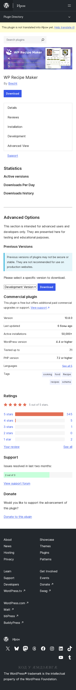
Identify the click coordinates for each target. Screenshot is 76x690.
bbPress (11, 616)
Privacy (9, 559)
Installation (15, 127)
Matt (9, 609)
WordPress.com (16, 603)
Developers (11, 584)
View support (39, 307)
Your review (12, 447)
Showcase (47, 539)
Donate (47, 584)
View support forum (17, 483)
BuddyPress (14, 623)
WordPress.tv (15, 591)
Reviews (13, 117)
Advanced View (18, 146)
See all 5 (67, 365)
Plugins (44, 552)
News (7, 546)
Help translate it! (64, 27)
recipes (55, 382)
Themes (45, 546)
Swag (45, 591)
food (57, 374)
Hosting (9, 552)
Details (12, 108)
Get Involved (49, 571)
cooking (47, 374)
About (8, 539)
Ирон (16, 639)
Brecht (12, 83)
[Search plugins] (42, 39)
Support (12, 155)
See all (67, 447)
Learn (7, 571)
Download (12, 93)
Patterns (45, 559)
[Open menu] (70, 5)
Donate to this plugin (18, 517)
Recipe (67, 374)
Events (44, 578)
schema (66, 382)
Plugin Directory (13, 16)
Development (17, 136)
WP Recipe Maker (21, 77)
